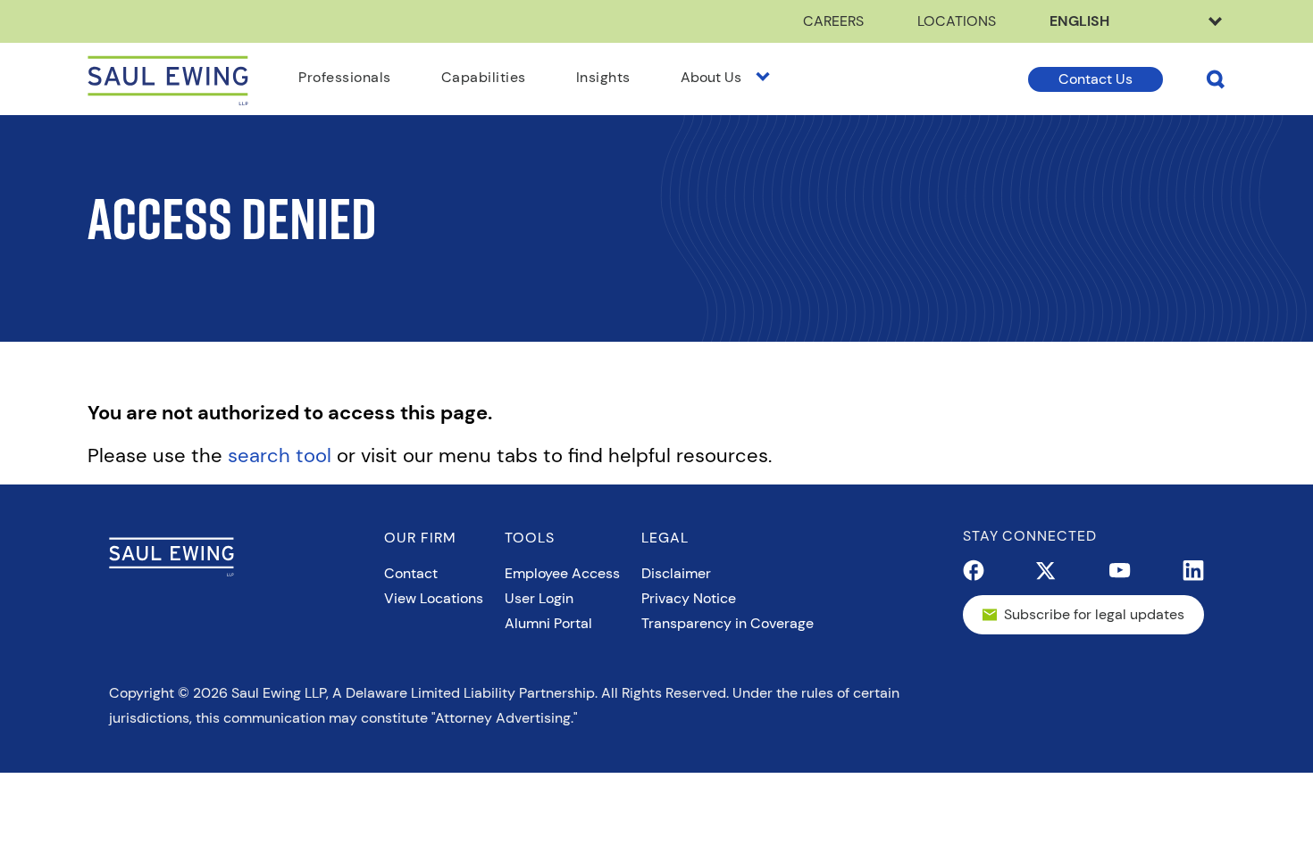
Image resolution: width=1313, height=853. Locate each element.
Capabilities (483, 77)
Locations (956, 21)
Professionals (344, 77)
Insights (603, 77)
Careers (833, 21)
